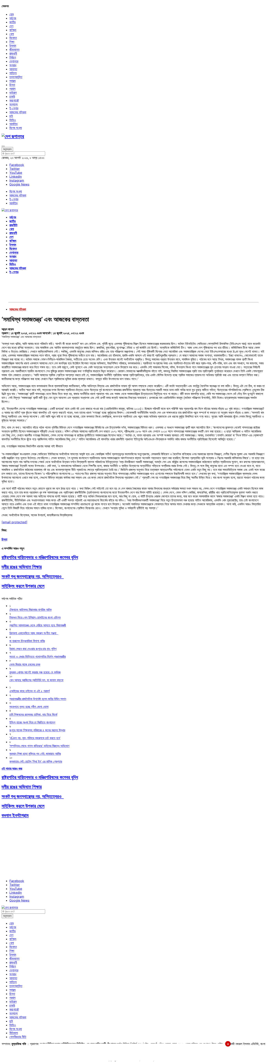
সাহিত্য (13, 73)
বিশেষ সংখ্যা (15, 128)
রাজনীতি (13, 225)
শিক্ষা (11, 42)
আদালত (13, 69)
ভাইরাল (13, 93)
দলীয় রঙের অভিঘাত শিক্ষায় (22, 567)
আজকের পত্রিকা (17, 112)
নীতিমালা (13, 1033)
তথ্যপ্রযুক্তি (15, 77)
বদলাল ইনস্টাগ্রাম (15, 815)
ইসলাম (12, 46)
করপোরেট (14, 100)
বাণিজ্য (12, 30)
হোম (11, 14)
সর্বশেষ (12, 18)
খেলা (11, 34)
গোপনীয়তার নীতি (17, 1037)
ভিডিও (12, 120)
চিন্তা (12, 85)
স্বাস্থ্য (12, 81)
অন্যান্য (13, 104)
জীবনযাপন (14, 49)
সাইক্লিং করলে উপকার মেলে (23, 586)
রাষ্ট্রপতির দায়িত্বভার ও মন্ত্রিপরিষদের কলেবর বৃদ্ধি (40, 557)
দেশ (11, 26)
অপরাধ (12, 65)
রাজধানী (13, 53)
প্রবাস (12, 89)
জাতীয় (12, 22)
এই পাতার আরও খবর (12, 768)
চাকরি (12, 96)
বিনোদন (13, 38)
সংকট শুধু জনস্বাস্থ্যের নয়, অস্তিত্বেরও (33, 576)
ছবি (11, 116)
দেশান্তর (13, 61)
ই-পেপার (13, 108)
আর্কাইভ (13, 124)
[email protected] (14, 522)
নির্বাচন (12, 57)
